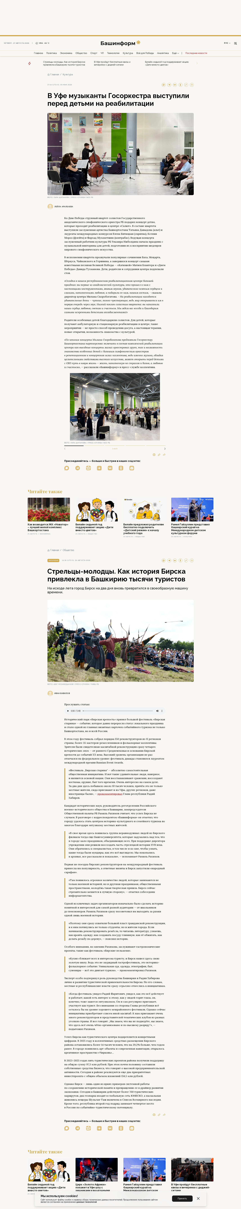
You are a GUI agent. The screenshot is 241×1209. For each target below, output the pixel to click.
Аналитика (163, 53)
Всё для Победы (145, 53)
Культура (128, 53)
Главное (38, 53)
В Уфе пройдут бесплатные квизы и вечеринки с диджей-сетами (112, 63)
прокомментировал (109, 793)
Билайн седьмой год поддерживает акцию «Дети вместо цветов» (167, 63)
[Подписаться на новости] (131, 468)
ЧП (102, 53)
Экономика (66, 53)
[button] (164, 449)
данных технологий (86, 1202)
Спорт (93, 53)
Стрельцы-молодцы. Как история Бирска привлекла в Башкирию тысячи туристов (64, 63)
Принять (182, 1198)
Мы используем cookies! (59, 1196)
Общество (81, 53)
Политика (51, 53)
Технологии (113, 53)
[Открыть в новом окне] (66, 468)
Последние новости (196, 53)
